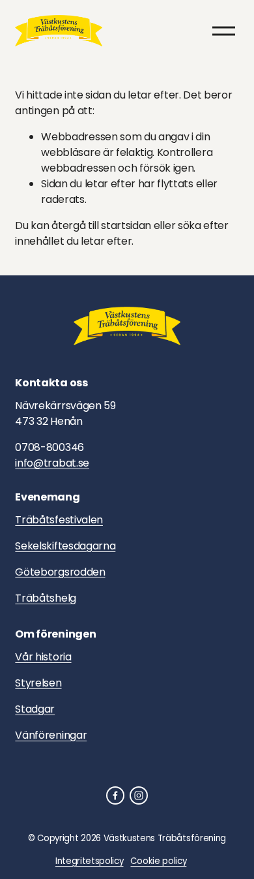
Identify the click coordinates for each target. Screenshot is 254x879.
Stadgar (35, 709)
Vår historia (43, 656)
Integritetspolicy (89, 861)
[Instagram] (139, 795)
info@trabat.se (52, 462)
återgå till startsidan (101, 225)
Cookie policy (158, 861)
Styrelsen (38, 682)
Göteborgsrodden (60, 571)
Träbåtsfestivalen (59, 519)
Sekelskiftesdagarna (65, 545)
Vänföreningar (51, 735)
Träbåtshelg (45, 598)
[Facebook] (115, 795)
